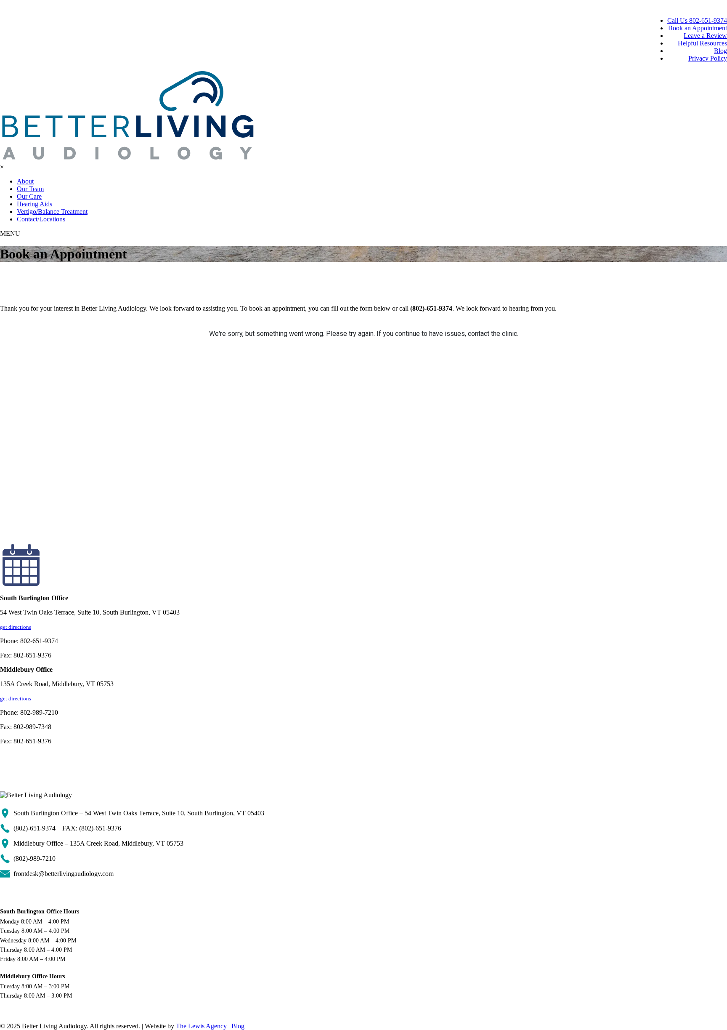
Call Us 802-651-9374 (697, 20)
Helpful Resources (702, 43)
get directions (15, 627)
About (25, 181)
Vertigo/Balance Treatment (52, 211)
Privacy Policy (707, 58)
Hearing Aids (34, 204)
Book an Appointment (697, 28)
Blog (720, 50)
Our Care (29, 196)
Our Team (30, 188)
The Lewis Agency (201, 1026)
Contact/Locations (41, 219)
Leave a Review (705, 35)
